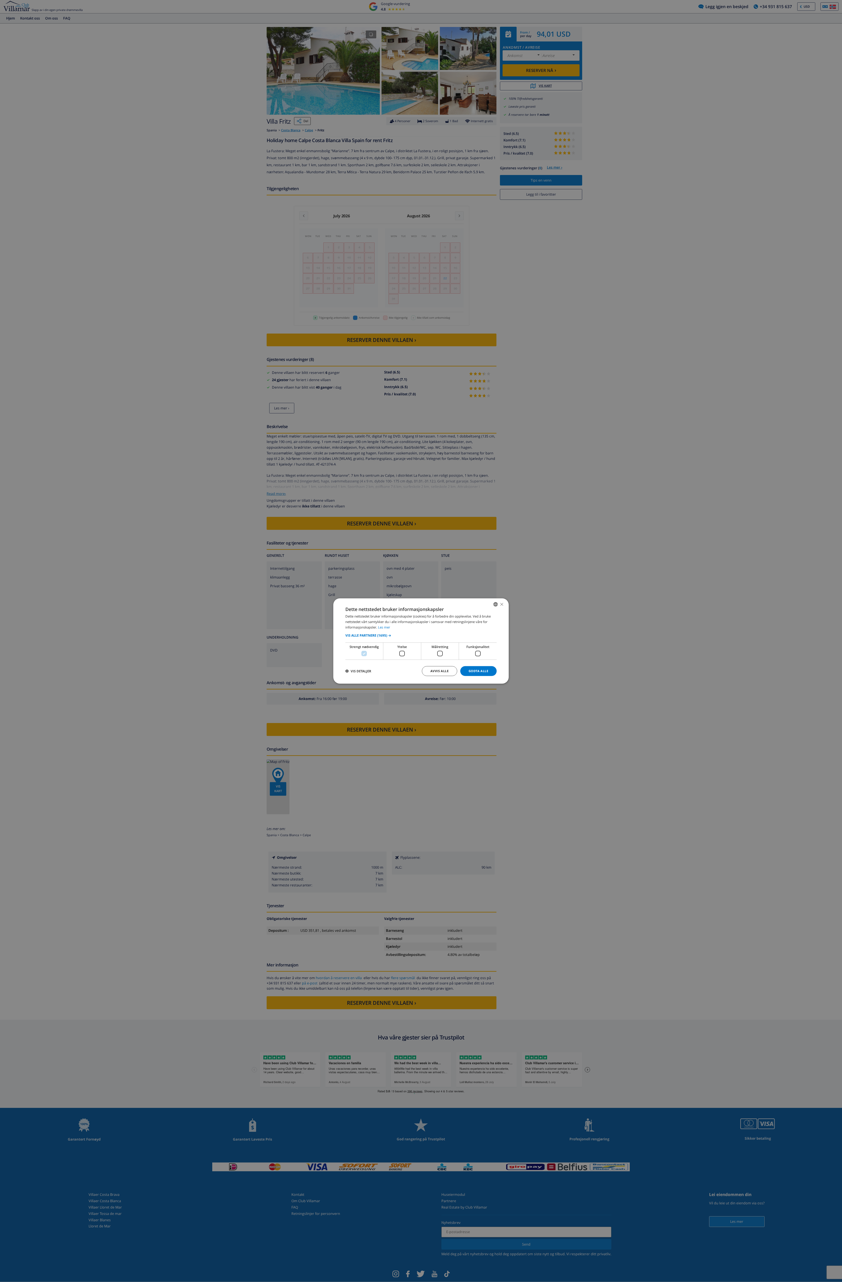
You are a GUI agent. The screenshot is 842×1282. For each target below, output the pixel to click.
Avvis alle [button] (439, 671)
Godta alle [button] (478, 671)
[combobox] (495, 604)
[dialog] (421, 641)
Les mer (384, 627)
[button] (421, 635)
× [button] (501, 604)
